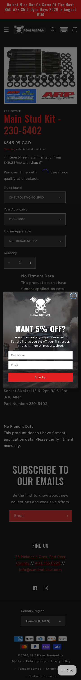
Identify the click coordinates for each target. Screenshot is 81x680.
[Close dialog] (73, 296)
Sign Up (40, 377)
